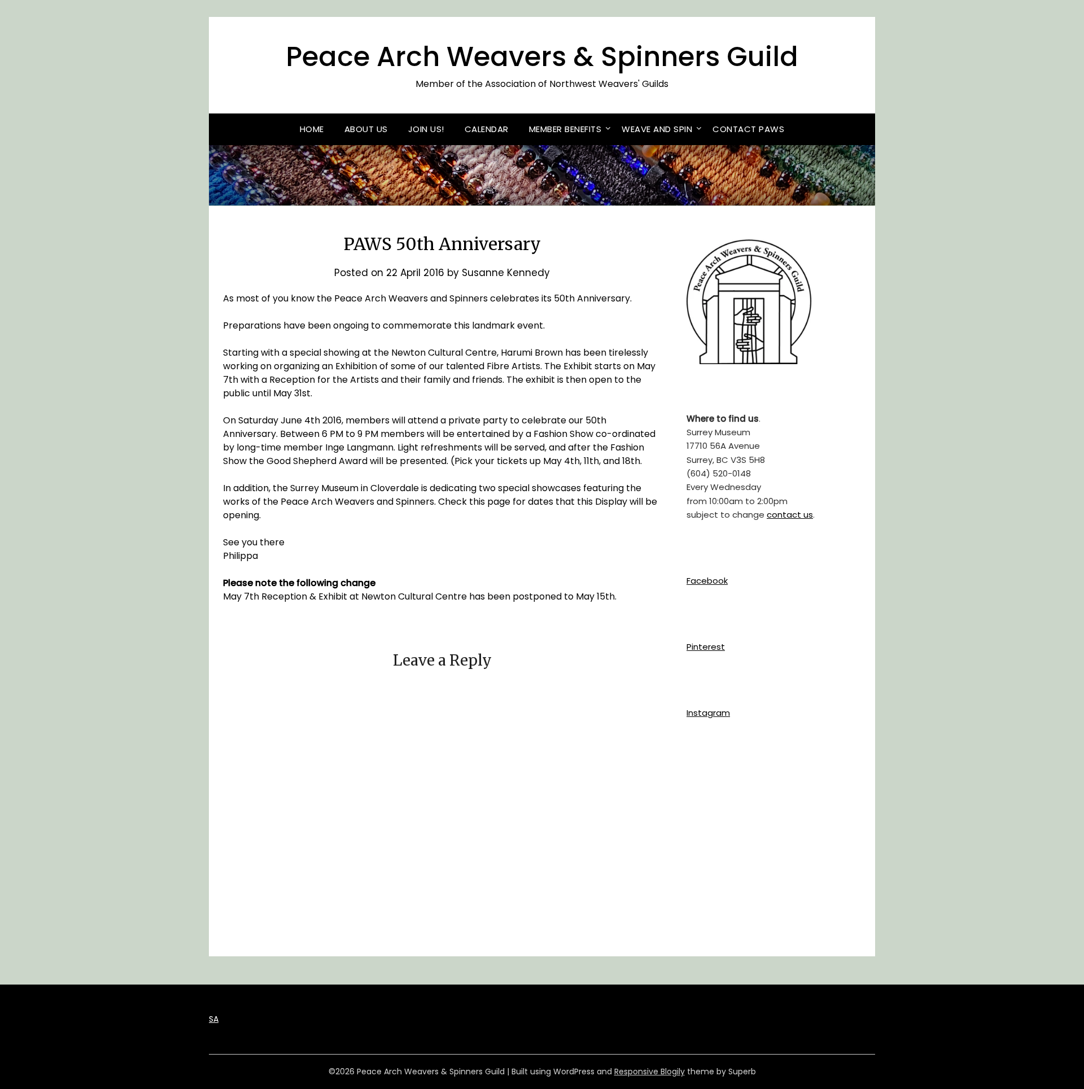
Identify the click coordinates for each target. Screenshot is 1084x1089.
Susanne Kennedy (506, 272)
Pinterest (706, 647)
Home (312, 129)
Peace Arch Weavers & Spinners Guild (542, 57)
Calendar (487, 129)
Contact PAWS (748, 129)
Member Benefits (565, 129)
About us (366, 129)
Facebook (707, 581)
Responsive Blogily (649, 1071)
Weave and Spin (657, 129)
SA (213, 1019)
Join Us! (426, 129)
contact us (790, 515)
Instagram (708, 713)
